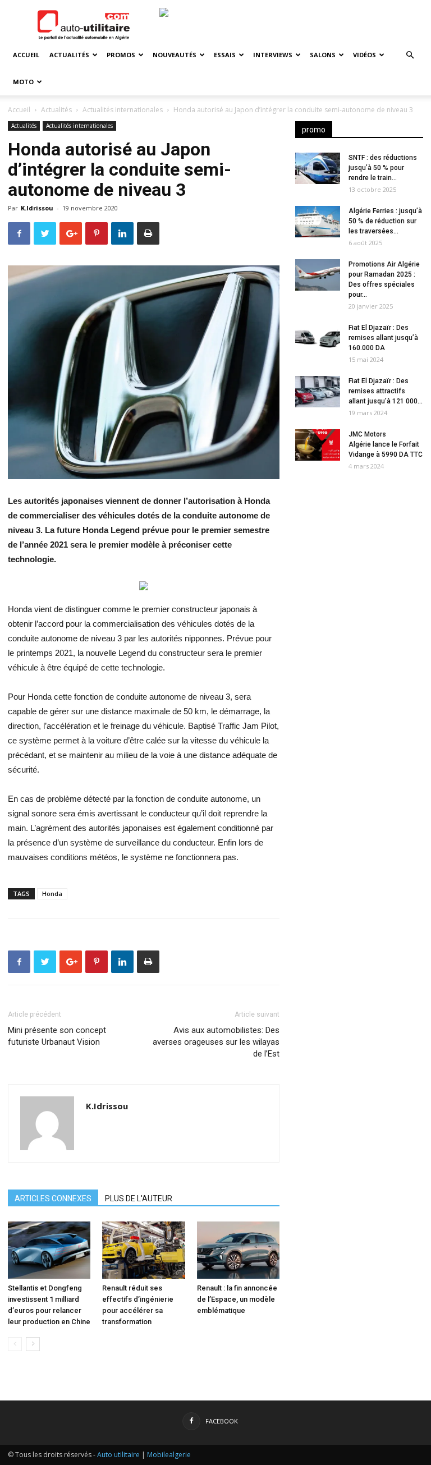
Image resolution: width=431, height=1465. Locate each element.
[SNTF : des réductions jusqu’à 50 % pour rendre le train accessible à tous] (317, 168)
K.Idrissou (37, 208)
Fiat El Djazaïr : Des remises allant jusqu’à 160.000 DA (383, 338)
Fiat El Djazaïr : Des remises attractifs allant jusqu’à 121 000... (386, 391)
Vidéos (364, 54)
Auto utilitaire (118, 1454)
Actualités (69, 54)
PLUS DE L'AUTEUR (138, 1198)
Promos (121, 54)
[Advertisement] (359, 551)
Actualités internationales (122, 109)
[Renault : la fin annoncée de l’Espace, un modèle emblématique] (238, 1249)
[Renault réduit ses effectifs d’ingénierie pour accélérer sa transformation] (143, 1249)
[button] (409, 55)
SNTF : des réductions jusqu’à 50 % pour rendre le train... (383, 168)
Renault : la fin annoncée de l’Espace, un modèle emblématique (237, 1299)
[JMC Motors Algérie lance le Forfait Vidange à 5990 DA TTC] (317, 445)
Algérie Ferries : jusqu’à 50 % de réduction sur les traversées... (385, 221)
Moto (23, 81)
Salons (323, 54)
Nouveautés (174, 54)
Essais (225, 54)
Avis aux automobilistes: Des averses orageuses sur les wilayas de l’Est (216, 1042)
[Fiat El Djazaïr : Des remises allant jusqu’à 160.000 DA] (317, 338)
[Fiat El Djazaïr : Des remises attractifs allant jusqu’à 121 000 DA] (317, 391)
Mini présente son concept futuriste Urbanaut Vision (57, 1036)
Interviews (272, 54)
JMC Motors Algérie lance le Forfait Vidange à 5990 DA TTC (386, 444)
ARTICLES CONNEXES (53, 1198)
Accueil (26, 54)
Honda (52, 893)
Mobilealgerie (169, 1454)
